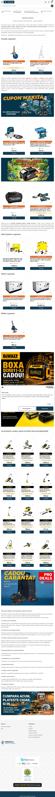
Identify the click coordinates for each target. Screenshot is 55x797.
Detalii (49, 404)
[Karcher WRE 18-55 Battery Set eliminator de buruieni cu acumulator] (46, 478)
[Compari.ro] (27, 777)
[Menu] (46, 2)
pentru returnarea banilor (32, 12)
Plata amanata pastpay (34, 737)
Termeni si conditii (33, 733)
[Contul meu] (49, 2)
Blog (2, 728)
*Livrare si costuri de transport (35, 735)
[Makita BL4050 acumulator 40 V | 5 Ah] (14, 197)
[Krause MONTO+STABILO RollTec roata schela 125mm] (14, 52)
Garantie (31, 728)
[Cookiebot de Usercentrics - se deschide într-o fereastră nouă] (47, 387)
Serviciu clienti (18, 11)
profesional (18, 12)
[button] (14, 72)
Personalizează (26, 408)
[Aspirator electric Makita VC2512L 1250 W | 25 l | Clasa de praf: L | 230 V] (14, 132)
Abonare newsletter (5, 726)
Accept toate (45, 408)
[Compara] (23, 57)
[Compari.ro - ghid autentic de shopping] (27, 772)
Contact (30, 726)
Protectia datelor (32, 731)
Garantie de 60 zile (30, 11)
